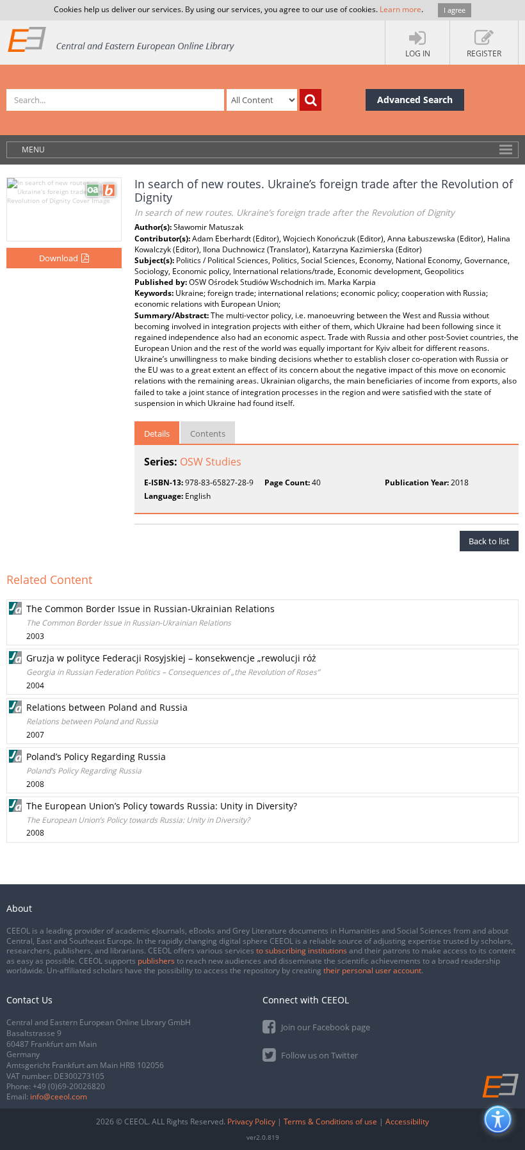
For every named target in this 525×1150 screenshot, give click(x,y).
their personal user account (372, 970)
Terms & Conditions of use (330, 1121)
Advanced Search (415, 99)
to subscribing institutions (301, 950)
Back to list (489, 541)
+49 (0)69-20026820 (69, 1086)
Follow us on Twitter (318, 1055)
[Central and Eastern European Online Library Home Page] (121, 38)
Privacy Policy (251, 1121)
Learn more (400, 9)
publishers (156, 960)
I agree (454, 10)
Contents (207, 433)
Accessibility (407, 1121)
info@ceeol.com (58, 1096)
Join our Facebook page (324, 1027)
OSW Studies (210, 462)
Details (157, 433)
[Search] (310, 100)
